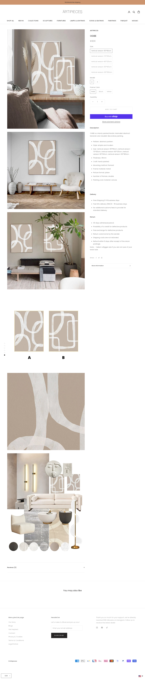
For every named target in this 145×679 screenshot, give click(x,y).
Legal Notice (13, 644)
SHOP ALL (10, 21)
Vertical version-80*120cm (101, 61)
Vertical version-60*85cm (101, 51)
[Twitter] (99, 257)
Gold (93, 91)
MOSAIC (135, 21)
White (109, 91)
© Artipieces (12, 661)
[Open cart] (139, 12)
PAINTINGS (112, 21)
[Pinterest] (101, 257)
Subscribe (59, 635)
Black (101, 91)
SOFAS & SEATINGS (96, 21)
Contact (11, 633)
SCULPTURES (47, 21)
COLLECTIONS (33, 21)
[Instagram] (97, 627)
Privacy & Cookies (15, 637)
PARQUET (124, 21)
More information (98, 266)
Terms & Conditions (16, 640)
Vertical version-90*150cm (101, 67)
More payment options (111, 122)
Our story (12, 622)
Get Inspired (13, 629)
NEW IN (21, 21)
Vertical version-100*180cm (101, 72)
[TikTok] (107, 627)
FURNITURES (61, 21)
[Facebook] (96, 257)
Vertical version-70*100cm (101, 56)
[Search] (134, 12)
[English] (140, 676)
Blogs (10, 626)
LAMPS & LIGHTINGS (77, 21)
